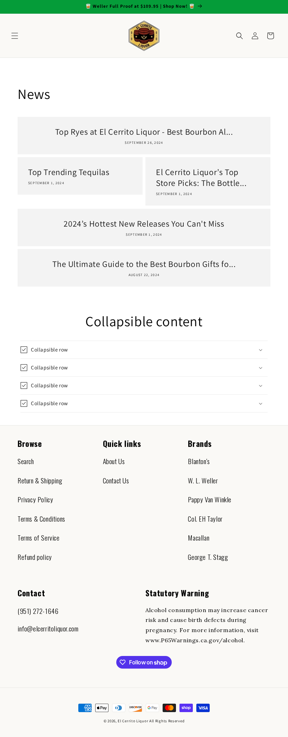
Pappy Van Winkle (209, 499)
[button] (14, 35)
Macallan (198, 537)
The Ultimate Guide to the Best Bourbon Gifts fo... (144, 264)
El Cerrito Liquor (133, 720)
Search (26, 461)
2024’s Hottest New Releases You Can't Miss (144, 223)
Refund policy (35, 557)
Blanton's (199, 461)
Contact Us (116, 480)
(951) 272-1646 (38, 611)
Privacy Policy (35, 499)
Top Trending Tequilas (69, 172)
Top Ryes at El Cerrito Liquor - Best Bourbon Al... (144, 131)
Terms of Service (39, 537)
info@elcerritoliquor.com (48, 628)
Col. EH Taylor (205, 519)
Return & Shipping (40, 480)
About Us (114, 461)
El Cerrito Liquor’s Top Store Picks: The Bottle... (201, 177)
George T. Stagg (208, 557)
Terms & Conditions (41, 519)
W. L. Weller (203, 480)
